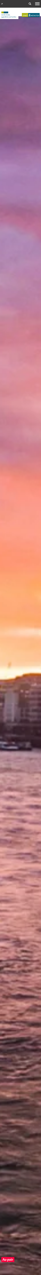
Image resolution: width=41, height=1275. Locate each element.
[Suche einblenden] (30, 3)
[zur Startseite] (31, 15)
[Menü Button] (37, 3)
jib (2, 4)
